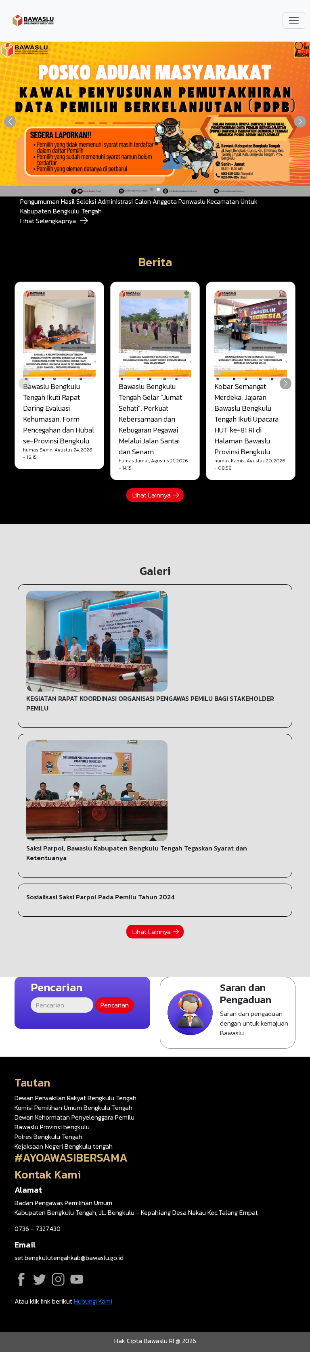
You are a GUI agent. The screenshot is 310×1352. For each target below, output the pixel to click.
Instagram (58, 1279)
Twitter (39, 1279)
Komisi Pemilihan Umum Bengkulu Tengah (73, 1107)
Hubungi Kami (93, 1301)
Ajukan (227, 1013)
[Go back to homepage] (33, 20)
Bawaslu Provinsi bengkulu (52, 1127)
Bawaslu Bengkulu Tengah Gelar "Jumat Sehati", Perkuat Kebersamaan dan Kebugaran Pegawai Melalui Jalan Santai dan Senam (150, 419)
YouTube (76, 1279)
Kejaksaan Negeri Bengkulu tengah (64, 1146)
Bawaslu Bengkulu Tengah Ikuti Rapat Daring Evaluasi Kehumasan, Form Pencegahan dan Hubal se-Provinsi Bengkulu (58, 413)
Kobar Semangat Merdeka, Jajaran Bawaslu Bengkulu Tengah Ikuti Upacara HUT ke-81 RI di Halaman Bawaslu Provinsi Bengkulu (246, 419)
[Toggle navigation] (294, 21)
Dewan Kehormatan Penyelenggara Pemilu (74, 1117)
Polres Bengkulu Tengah (48, 1136)
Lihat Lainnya (151, 495)
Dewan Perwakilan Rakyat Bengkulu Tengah (75, 1098)
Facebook (21, 1279)
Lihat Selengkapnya (48, 221)
